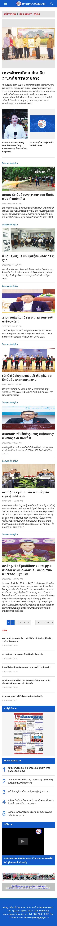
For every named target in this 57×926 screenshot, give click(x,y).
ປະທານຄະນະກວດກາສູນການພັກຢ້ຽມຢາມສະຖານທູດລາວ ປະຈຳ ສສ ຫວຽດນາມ (30, 814)
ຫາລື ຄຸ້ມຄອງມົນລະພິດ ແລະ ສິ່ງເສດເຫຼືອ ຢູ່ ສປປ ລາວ (28, 791)
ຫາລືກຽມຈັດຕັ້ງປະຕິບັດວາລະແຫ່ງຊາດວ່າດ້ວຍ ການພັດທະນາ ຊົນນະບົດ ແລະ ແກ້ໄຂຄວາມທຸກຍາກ (31, 802)
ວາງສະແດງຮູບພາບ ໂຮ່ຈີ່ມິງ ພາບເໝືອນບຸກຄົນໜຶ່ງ (22, 696)
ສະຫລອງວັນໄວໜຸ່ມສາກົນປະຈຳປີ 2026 (42, 144)
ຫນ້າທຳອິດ (10, 13)
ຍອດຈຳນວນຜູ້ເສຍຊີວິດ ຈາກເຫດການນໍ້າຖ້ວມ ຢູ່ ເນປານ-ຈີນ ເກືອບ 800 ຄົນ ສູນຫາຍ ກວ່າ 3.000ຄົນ (26, 681)
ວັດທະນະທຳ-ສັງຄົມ (29, 13)
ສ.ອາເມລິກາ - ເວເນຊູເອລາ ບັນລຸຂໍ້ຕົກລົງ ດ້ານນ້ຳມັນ (22, 654)
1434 (46, 622)
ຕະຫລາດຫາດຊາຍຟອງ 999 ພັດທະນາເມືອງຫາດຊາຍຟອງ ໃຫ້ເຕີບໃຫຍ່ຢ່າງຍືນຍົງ (14, 147)
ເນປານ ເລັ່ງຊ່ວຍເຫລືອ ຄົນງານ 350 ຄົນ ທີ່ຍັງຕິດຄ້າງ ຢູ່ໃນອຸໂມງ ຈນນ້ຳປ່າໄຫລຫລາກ (27, 639)
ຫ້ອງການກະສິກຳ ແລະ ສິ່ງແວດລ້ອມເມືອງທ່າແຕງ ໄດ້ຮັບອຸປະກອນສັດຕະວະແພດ (29, 770)
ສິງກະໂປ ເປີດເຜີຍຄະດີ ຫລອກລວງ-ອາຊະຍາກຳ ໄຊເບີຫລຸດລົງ (26, 667)
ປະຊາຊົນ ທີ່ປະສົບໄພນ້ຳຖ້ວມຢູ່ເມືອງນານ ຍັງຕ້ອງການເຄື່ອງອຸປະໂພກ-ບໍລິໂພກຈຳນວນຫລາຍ (30, 781)
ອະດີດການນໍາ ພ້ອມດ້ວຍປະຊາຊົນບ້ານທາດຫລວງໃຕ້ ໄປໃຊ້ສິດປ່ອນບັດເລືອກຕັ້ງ (28, 860)
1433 (39, 622)
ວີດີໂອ (7, 824)
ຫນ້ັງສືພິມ (9, 708)
